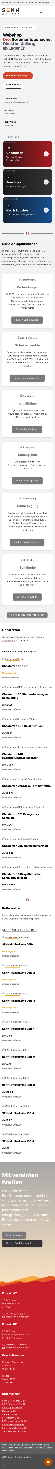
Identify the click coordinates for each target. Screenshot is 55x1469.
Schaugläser (27, 455)
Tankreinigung (27, 506)
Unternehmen (15, 1445)
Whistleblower (14, 1448)
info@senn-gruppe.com (17, 1317)
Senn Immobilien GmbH (14, 1428)
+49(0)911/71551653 (16, 1345)
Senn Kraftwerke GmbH (14, 1431)
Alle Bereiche (13, 85)
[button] (41, 11)
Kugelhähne (27, 403)
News (4, 1445)
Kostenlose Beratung (18, 76)
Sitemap (40, 1448)
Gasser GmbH (9, 1411)
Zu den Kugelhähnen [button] (27, 429)
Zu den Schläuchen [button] (27, 597)
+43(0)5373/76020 (15, 1314)
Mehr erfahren (10, 678)
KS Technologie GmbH (13, 1404)
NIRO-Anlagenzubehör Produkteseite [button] (27, 615)
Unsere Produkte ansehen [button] (20, 1243)
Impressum (37, 1445)
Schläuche (27, 567)
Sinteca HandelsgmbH (13, 1425)
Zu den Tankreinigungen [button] (27, 542)
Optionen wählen (11, 710)
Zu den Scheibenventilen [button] (27, 378)
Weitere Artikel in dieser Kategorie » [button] (20, 652)
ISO (46, 1445)
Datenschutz (28, 1448)
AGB (4, 1448)
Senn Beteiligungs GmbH (14, 1401)
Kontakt (26, 1445)
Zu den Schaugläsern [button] (27, 481)
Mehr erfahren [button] (14, 1235)
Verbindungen (27, 287)
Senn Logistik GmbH (12, 1408)
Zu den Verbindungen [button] (27, 320)
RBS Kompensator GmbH (14, 1421)
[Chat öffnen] (48, 1462)
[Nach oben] (4, 1465)
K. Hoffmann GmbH (11, 1418)
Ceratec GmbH (9, 1414)
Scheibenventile (27, 345)
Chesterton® (8, 640)
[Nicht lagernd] (13, 659)
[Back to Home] (10, 11)
